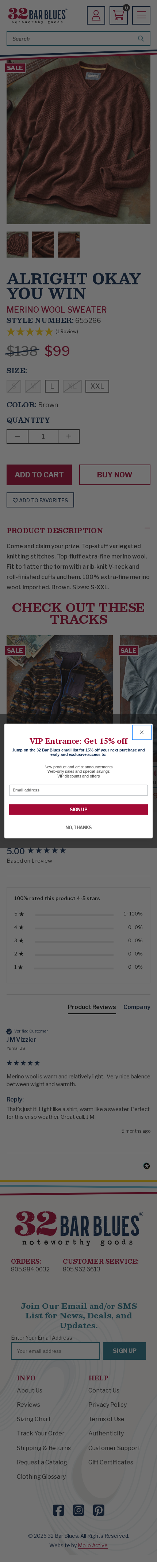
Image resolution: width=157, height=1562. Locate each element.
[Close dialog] (142, 732)
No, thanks (78, 827)
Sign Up (78, 809)
